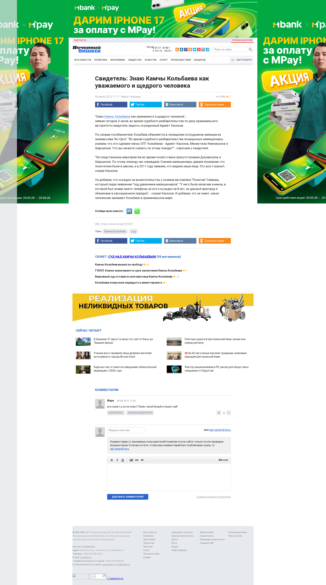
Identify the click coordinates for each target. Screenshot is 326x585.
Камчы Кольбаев (115, 231)
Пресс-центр (235, 536)
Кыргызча (80, 40)
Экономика (117, 60)
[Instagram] (203, 49)
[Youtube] (199, 49)
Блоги (175, 539)
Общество (135, 60)
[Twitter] (194, 49)
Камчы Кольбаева (117, 116)
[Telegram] (207, 49)
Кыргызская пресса (182, 536)
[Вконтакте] (181, 49)
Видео (175, 546)
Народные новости (182, 532)
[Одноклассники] (190, 49)
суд (133, 231)
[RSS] (177, 49)
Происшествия (181, 60)
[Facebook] (186, 49)
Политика (100, 60)
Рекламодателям (242, 40)
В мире (147, 557)
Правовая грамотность (212, 539)
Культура (151, 60)
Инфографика (179, 550)
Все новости (82, 60)
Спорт (164, 60)
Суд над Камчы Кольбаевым (132, 256)
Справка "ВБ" (207, 543)
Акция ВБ (200, 60)
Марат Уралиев (131, 96)
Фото (174, 543)
